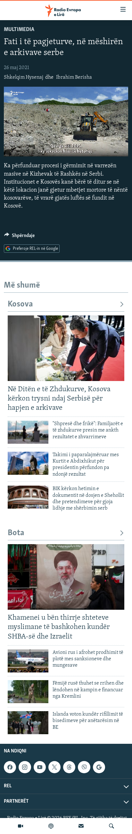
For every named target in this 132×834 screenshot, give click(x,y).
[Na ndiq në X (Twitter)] (54, 767)
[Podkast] (51, 826)
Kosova (20, 304)
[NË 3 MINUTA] (81, 826)
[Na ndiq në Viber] (84, 767)
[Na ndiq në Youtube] (40, 767)
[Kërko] (111, 826)
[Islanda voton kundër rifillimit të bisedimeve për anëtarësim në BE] (28, 722)
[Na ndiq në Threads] (69, 767)
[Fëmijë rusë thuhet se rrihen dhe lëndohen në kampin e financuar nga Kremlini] (28, 691)
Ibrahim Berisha (74, 77)
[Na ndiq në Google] (99, 767)
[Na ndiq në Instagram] (25, 767)
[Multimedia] (20, 826)
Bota (16, 533)
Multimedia (19, 30)
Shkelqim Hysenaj (23, 77)
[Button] (19, 237)
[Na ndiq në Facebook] (10, 767)
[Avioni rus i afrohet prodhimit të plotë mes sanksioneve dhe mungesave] (28, 660)
